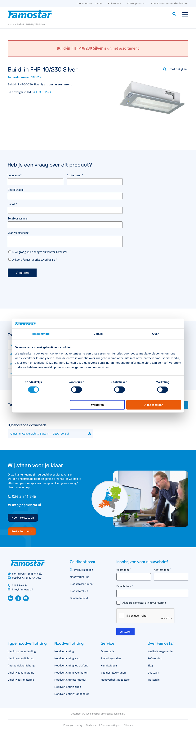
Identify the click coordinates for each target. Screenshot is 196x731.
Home (11, 24)
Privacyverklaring (72, 725)
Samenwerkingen (110, 725)
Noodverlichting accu (67, 658)
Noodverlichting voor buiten (71, 672)
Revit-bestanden (111, 658)
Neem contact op (22, 518)
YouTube (26, 598)
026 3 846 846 (24, 496)
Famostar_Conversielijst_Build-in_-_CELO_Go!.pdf (39, 433)
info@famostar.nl (26, 505)
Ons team (153, 672)
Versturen (125, 631)
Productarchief (79, 591)
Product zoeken (83, 569)
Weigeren (97, 404)
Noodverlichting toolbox (115, 679)
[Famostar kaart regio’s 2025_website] (109, 499)
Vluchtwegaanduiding (21, 672)
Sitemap (128, 725)
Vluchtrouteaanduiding (22, 651)
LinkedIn (10, 598)
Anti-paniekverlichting (21, 665)
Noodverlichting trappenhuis (71, 693)
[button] (174, 69)
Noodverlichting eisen (67, 686)
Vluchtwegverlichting (20, 658)
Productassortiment (82, 583)
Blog (150, 665)
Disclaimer (91, 725)
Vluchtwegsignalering (21, 679)
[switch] (76, 390)
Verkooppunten (136, 3)
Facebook (18, 598)
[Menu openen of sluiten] (185, 14)
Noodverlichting (79, 576)
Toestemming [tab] (40, 333)
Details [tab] (98, 333)
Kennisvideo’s (109, 665)
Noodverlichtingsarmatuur (70, 679)
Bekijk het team (21, 531)
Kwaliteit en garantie (90, 3)
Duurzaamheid (79, 598)
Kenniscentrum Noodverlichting (169, 3)
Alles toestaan (153, 404)
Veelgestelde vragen (113, 672)
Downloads (107, 651)
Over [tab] (155, 333)
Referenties (114, 3)
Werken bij (154, 679)
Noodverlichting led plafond (71, 665)
